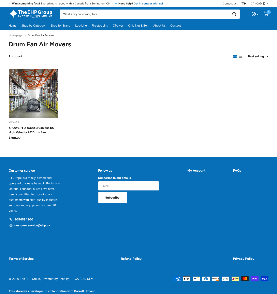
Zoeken (234, 14)
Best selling (256, 56)
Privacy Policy (243, 259)
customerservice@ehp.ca (32, 225)
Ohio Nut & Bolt (138, 25)
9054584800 (23, 219)
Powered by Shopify (55, 278)
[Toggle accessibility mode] (244, 3)
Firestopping (100, 25)
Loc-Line (81, 25)
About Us (159, 25)
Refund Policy (131, 259)
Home (12, 25)
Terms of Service (21, 259)
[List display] (240, 56)
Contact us (230, 3)
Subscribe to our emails (114, 178)
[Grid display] (235, 56)
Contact (175, 25)
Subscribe (112, 197)
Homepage (16, 35)
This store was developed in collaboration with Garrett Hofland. (52, 291)
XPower (118, 25)
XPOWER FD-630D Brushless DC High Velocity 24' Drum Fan (31, 130)
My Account (196, 170)
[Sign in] (255, 14)
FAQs (237, 170)
